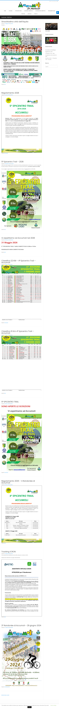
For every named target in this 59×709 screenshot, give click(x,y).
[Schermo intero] (56, 42)
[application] (51, 40)
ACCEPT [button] (29, 707)
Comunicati (6, 322)
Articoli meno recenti (5, 695)
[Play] (46, 42)
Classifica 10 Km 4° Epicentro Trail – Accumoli (17, 332)
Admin (12, 23)
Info (5, 84)
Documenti (6, 153)
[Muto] (54, 42)
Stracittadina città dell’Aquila (14, 21)
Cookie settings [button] (53, 705)
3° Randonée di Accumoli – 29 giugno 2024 (21, 625)
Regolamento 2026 (10, 93)
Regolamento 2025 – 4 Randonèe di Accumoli (18, 482)
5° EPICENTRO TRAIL (10, 401)
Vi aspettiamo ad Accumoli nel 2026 (18, 238)
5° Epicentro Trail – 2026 (12, 161)
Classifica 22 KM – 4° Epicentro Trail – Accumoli (18, 261)
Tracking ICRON (8, 551)
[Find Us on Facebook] (57, 1)
